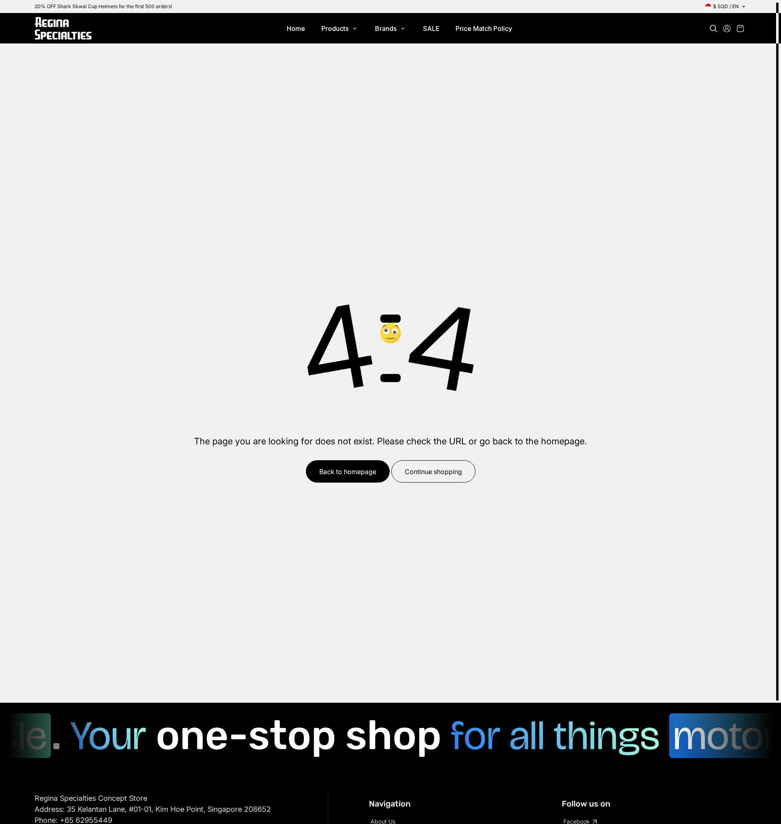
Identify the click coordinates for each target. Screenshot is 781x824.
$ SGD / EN (726, 6)
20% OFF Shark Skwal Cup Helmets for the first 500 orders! (103, 6)
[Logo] (63, 28)
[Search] (713, 28)
